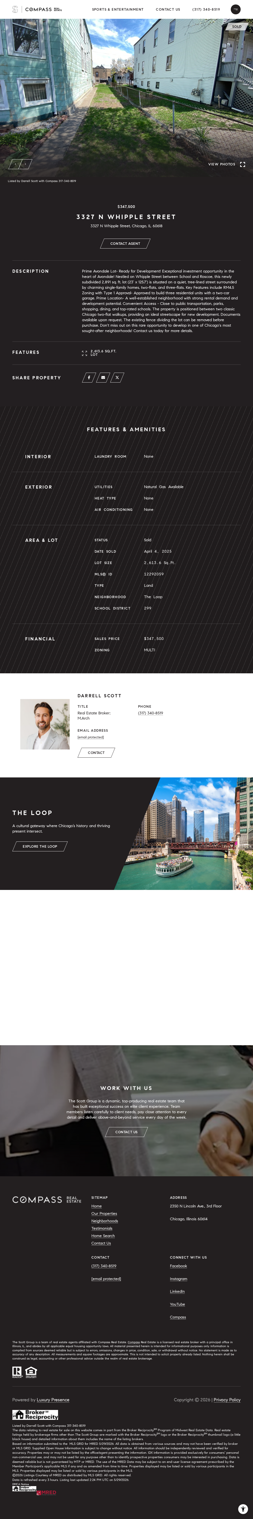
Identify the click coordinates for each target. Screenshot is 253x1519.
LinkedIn (177, 1291)
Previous (15, 164)
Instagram (178, 1278)
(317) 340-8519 (206, 9)
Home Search (103, 1235)
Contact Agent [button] (125, 244)
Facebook (178, 1266)
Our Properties (104, 1213)
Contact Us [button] (168, 9)
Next (25, 164)
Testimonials (101, 1228)
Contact (96, 753)
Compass (178, 1317)
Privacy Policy (227, 1400)
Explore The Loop (40, 846)
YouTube (177, 1304)
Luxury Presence (53, 1400)
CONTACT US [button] (126, 1132)
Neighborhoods (104, 1221)
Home (96, 1206)
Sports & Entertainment (118, 9)
